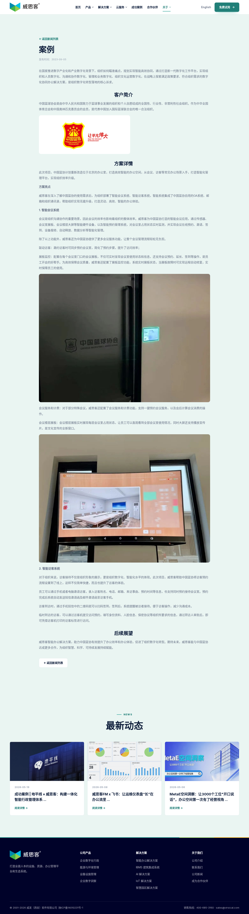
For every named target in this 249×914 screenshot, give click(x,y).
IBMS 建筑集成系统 (148, 867)
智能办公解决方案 (147, 860)
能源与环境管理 (89, 867)
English (206, 7)
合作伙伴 (152, 7)
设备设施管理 (88, 874)
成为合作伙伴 (200, 881)
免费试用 (227, 7)
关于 (165, 7)
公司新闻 (197, 874)
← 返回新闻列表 (48, 38)
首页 (78, 7)
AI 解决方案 (143, 874)
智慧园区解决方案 (147, 887)
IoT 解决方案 (144, 881)
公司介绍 (197, 860)
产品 (88, 7)
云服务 (120, 7)
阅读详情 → (21, 807)
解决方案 (103, 7)
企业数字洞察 (88, 881)
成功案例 (137, 7)
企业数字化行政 (89, 860)
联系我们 (197, 867)
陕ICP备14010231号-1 (71, 907)
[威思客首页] (25, 7)
